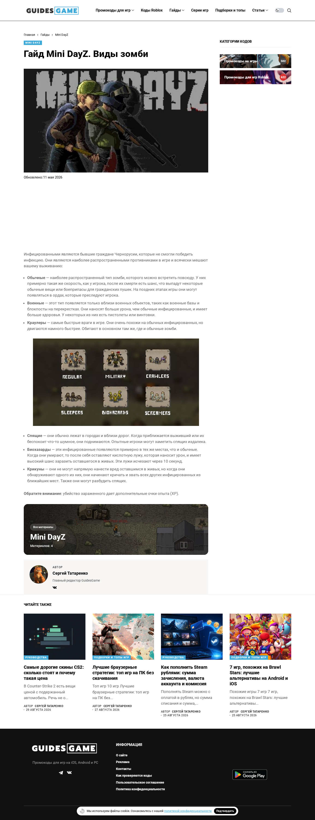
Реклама (122, 762)
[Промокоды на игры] (255, 61)
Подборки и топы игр (111, 657)
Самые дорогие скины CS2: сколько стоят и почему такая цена (54, 672)
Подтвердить (225, 811)
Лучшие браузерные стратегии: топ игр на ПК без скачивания (123, 672)
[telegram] (61, 773)
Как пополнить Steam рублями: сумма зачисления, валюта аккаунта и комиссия (184, 675)
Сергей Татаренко (70, 573)
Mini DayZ (61, 34)
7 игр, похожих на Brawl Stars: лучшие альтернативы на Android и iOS (259, 675)
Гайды (45, 34)
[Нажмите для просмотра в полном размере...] (116, 382)
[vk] (69, 772)
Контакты (123, 769)
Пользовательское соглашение (140, 782)
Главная (29, 34)
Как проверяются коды (134, 775)
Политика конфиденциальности (140, 789)
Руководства (36, 657)
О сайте (122, 755)
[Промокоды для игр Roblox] (255, 77)
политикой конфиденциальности (188, 811)
